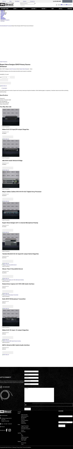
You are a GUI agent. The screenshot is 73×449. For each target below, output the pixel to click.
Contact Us (32, 1)
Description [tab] (4, 88)
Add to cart (4, 79)
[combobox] (27, 3)
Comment (26, 385)
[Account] (56, 4)
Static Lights (23, 440)
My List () (64, 4)
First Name (28, 373)
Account (59, 4)
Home (1, 25)
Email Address (29, 382)
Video (19, 424)
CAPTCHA (26, 407)
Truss (22, 444)
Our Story (17, 1)
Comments (60, 414)
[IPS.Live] (0, 426)
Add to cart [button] (10, 133)
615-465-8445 (57, 1)
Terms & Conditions (27, 447)
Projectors (23, 431)
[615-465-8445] (53, 1)
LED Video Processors (25, 428)
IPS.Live (4, 1)
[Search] (22, 5)
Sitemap (14, 447)
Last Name (28, 376)
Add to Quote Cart (5, 83)
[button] (37, 413)
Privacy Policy (19, 447)
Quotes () (69, 4)
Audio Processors (8, 25)
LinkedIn (26, 368)
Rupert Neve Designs (24, 68)
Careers (24, 1)
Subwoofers (23, 423)
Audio (3, 25)
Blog (10, 1)
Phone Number (29, 379)
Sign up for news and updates (33, 404)
